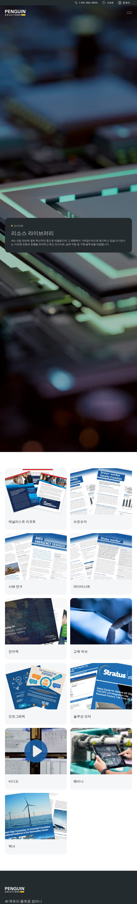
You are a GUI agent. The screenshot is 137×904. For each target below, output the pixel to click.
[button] (126, 3)
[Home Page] (15, 12)
